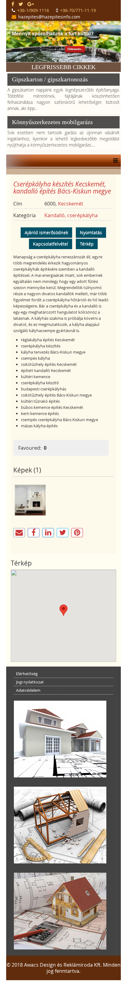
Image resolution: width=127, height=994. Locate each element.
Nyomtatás (91, 232)
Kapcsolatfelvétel (50, 244)
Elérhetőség (27, 673)
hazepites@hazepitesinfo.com (49, 17)
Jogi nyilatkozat (30, 682)
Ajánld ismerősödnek (46, 232)
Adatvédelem (28, 690)
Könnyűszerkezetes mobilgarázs (52, 122)
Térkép (87, 244)
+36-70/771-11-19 (78, 10)
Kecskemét (70, 203)
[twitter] (20, 4)
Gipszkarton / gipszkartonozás (50, 79)
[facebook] (12, 4)
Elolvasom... (75, 49)
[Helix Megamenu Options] (114, 160)
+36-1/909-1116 (33, 10)
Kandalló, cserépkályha (71, 215)
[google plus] (30, 4)
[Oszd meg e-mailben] (19, 532)
